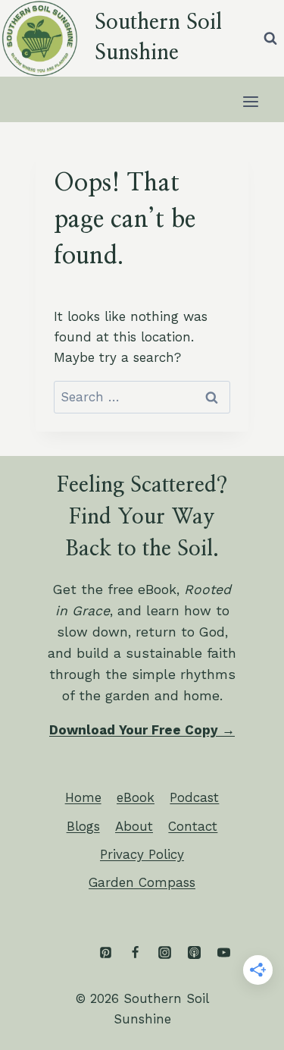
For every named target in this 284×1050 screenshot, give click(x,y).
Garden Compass (142, 882)
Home (83, 797)
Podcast (194, 797)
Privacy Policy (142, 854)
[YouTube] (223, 953)
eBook (135, 797)
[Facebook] (135, 953)
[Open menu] (250, 101)
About (134, 826)
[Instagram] (164, 953)
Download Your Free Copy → (142, 729)
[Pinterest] (105, 953)
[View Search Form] (270, 38)
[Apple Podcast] (194, 953)
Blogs (83, 826)
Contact (192, 826)
